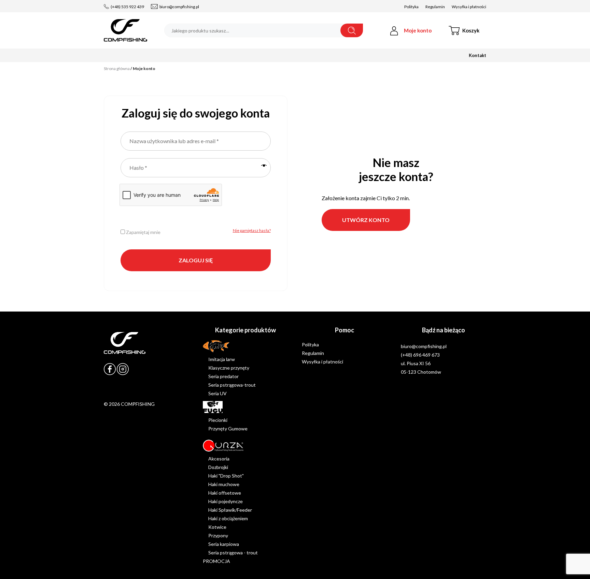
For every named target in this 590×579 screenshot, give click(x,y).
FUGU (209, 405)
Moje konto (418, 30)
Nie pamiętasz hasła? (252, 230)
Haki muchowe (223, 484)
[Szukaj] (351, 30)
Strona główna (117, 68)
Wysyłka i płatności (469, 6)
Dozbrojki (218, 467)
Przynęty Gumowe (228, 428)
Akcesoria (218, 458)
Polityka (411, 6)
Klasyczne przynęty (228, 368)
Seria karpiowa (223, 544)
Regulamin (435, 6)
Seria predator (223, 376)
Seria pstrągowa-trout (232, 385)
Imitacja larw (221, 359)
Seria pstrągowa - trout (233, 552)
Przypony (218, 535)
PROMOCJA (216, 561)
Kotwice (217, 527)
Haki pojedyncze (225, 501)
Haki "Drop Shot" (226, 476)
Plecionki (217, 420)
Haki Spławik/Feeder (230, 510)
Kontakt (477, 55)
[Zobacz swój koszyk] (470, 30)
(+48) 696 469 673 (420, 355)
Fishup (210, 344)
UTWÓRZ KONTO (366, 220)
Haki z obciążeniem (228, 518)
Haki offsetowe (224, 493)
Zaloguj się (196, 260)
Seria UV (217, 393)
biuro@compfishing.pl (179, 6)
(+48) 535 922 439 (127, 6)
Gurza (209, 444)
